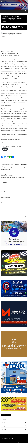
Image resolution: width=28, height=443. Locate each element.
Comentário (4, 182)
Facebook (4, 419)
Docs (9, 442)
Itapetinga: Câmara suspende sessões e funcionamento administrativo (20, 166)
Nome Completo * (5, 191)
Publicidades (16, 55)
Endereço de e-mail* (6, 197)
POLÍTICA (11, 55)
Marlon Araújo (15, 51)
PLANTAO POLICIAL (5, 55)
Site (2, 202)
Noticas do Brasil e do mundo (9, 53)
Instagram (4, 426)
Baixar (5, 149)
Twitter (3, 422)
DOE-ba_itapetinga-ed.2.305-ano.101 (11, 146)
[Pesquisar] (25, 216)
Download (13, 442)
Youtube (4, 429)
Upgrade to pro (20, 442)
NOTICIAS (17, 53)
